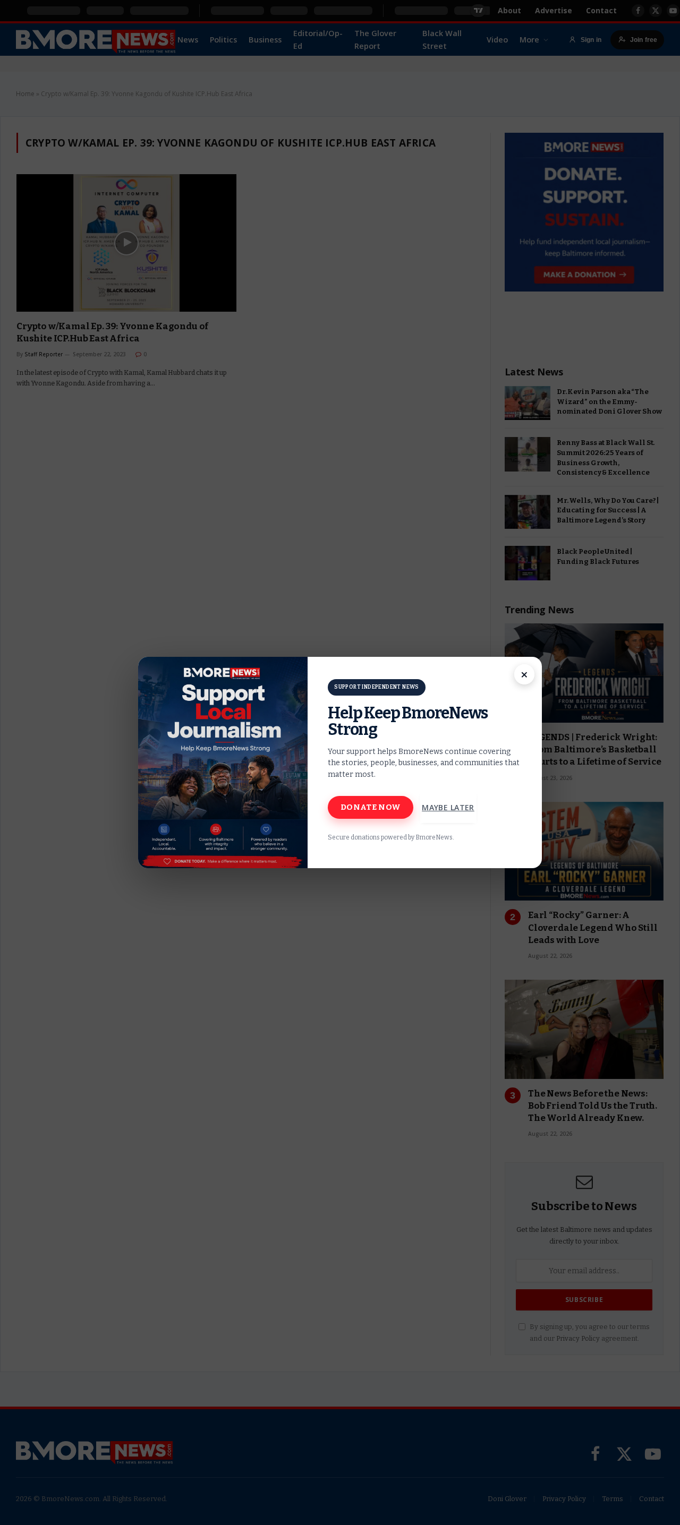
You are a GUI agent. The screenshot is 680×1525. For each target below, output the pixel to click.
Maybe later (448, 807)
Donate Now (371, 807)
